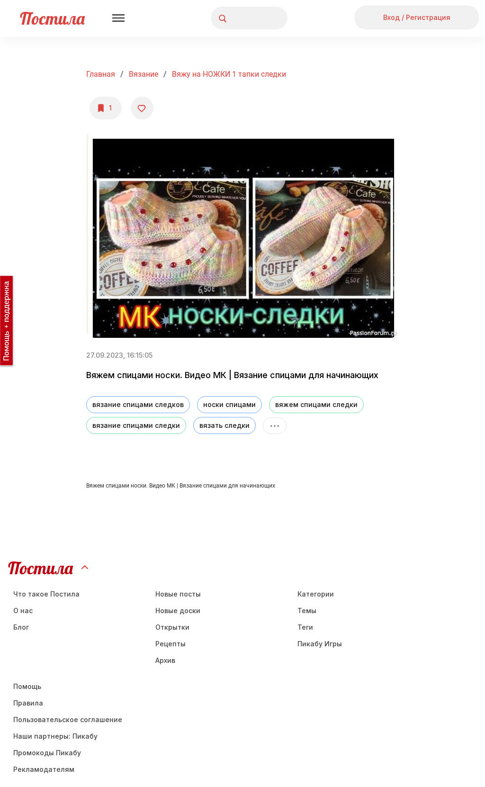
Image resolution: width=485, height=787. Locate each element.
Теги (305, 627)
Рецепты (170, 644)
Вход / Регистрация (416, 17)
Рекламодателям (43, 769)
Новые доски (177, 610)
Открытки (172, 627)
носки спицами (229, 404)
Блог (21, 627)
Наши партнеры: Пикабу (55, 736)
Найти (244, 18)
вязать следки (224, 425)
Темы (306, 610)
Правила (28, 703)
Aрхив (165, 660)
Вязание (143, 74)
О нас (23, 610)
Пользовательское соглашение (67, 719)
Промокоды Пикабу (47, 753)
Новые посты (178, 594)
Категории (315, 594)
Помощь (27, 686)
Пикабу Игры (319, 644)
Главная (100, 74)
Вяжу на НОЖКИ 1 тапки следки (229, 74)
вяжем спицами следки (316, 404)
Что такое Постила (46, 594)
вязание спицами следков (138, 404)
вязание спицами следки (136, 425)
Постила (52, 18)
